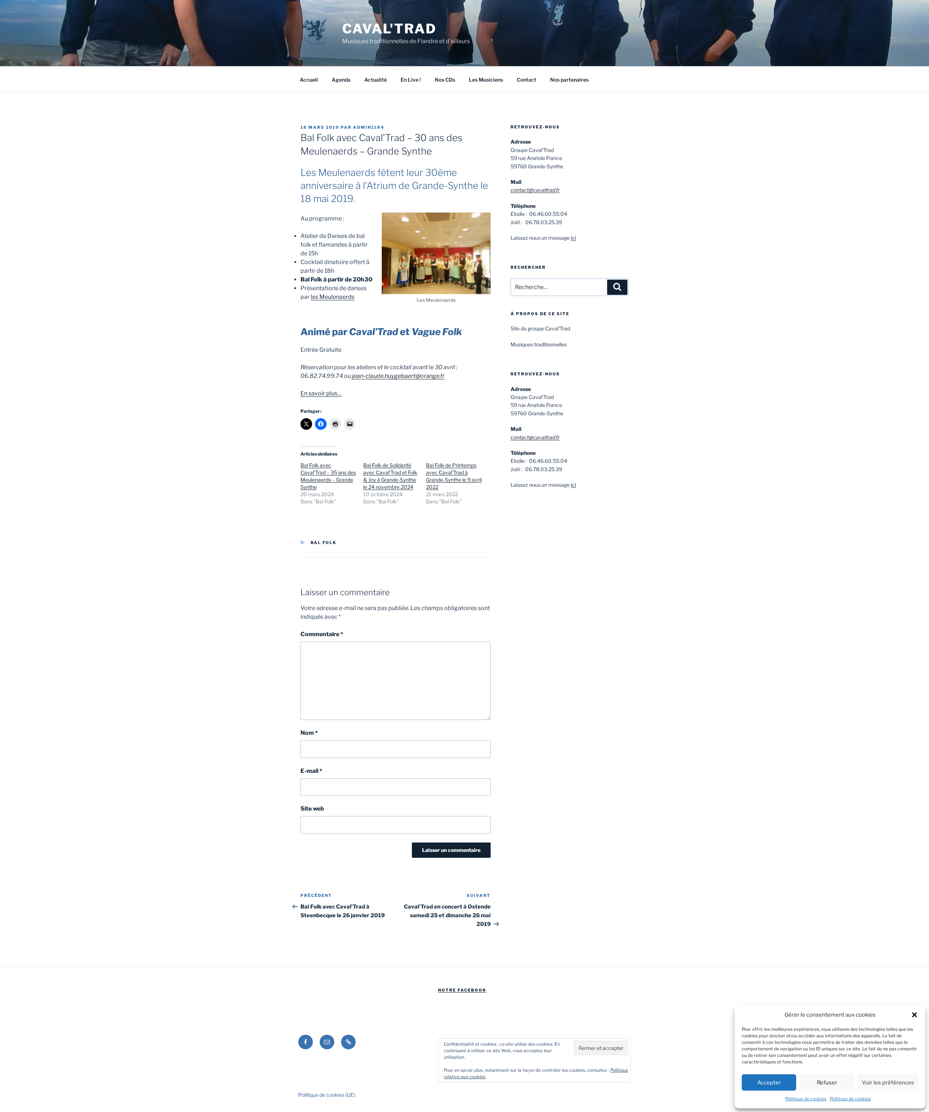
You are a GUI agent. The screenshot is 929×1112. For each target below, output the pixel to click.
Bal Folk (324, 542)
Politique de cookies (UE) (326, 1095)
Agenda (341, 80)
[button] (914, 1014)
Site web (312, 808)
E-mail (311, 770)
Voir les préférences (888, 1082)
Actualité (375, 80)
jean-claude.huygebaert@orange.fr (398, 375)
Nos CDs (445, 80)
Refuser (827, 1082)
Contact (526, 80)
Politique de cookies (805, 1098)
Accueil (309, 80)
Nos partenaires (569, 80)
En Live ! (411, 80)
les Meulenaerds (333, 296)
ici (573, 238)
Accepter (769, 1082)
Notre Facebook (462, 990)
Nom (309, 732)
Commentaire (321, 634)
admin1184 (368, 127)
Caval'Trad (389, 29)
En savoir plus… (321, 393)
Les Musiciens (486, 80)
